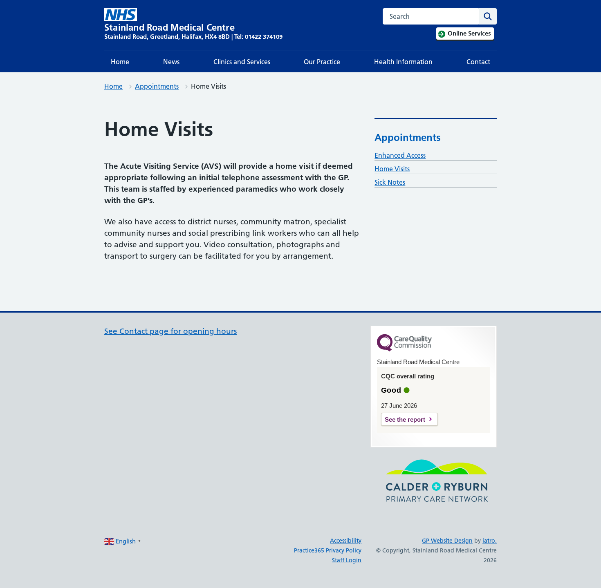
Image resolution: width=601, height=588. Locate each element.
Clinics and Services (241, 62)
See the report (405, 419)
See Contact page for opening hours (170, 331)
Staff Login (346, 560)
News (171, 62)
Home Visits (392, 169)
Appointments (157, 86)
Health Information (403, 62)
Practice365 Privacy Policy (327, 550)
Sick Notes (390, 182)
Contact (478, 62)
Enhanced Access (400, 155)
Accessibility (345, 540)
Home (120, 62)
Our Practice (322, 62)
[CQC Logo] (404, 349)
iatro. (489, 540)
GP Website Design (447, 540)
